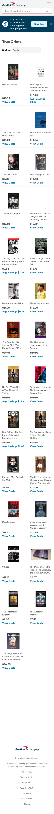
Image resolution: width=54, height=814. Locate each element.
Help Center (27, 782)
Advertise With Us (27, 787)
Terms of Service (27, 777)
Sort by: (6, 50)
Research (27, 793)
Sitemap (27, 804)
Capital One (27, 798)
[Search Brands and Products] (47, 10)
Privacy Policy (27, 771)
